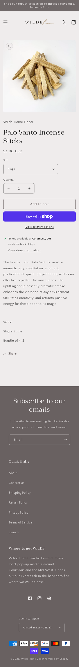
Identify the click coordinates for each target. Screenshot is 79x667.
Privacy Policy (18, 512)
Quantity (8, 179)
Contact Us (17, 483)
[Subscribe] (65, 440)
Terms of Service (20, 522)
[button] (5, 22)
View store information (24, 250)
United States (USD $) (37, 627)
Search (14, 532)
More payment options (39, 226)
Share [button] (12, 353)
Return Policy (18, 502)
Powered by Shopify (56, 659)
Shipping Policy (20, 493)
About (13, 473)
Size (6, 160)
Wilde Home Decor (32, 659)
